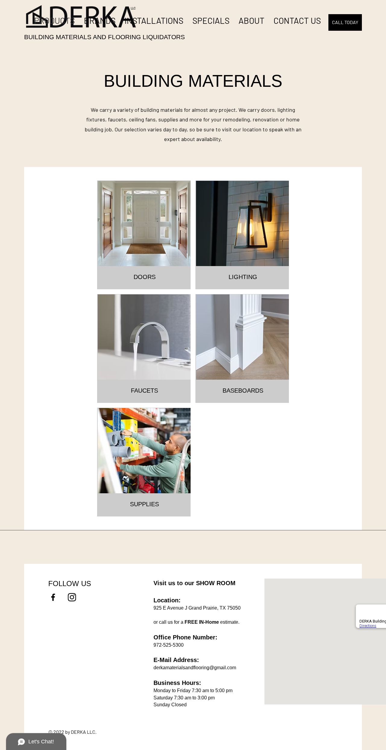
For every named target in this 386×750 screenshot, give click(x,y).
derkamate (164, 667)
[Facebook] (53, 597)
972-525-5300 (168, 645)
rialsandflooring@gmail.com (206, 667)
